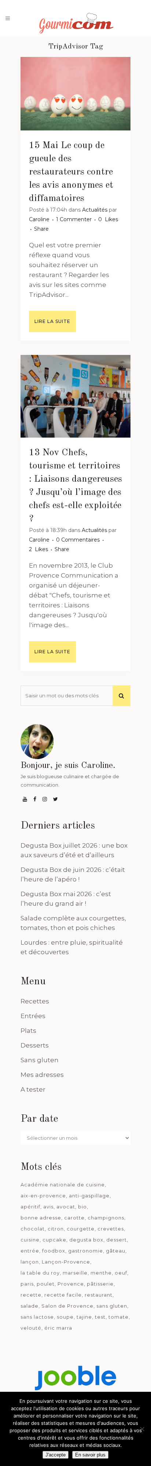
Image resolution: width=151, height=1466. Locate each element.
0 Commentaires (78, 539)
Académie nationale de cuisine (63, 1184)
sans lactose (37, 1317)
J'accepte (55, 1455)
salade (29, 1306)
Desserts (35, 1045)
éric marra (58, 1328)
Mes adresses (42, 1074)
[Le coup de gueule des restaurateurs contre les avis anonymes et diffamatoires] (75, 93)
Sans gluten (40, 1060)
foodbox (53, 1251)
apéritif (30, 1207)
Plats (28, 1030)
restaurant (99, 1295)
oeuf (121, 1273)
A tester (33, 1089)
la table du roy (40, 1273)
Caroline (39, 219)
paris (27, 1284)
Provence (71, 1284)
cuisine (30, 1240)
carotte (74, 1218)
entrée (30, 1251)
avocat (65, 1207)
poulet (46, 1284)
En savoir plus (90, 1455)
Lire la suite (52, 321)
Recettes (35, 1001)
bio (82, 1207)
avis (48, 1207)
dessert (116, 1240)
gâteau (115, 1251)
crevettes (110, 1229)
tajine (84, 1317)
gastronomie (85, 1251)
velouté (31, 1328)
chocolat (33, 1229)
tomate (118, 1317)
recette (31, 1295)
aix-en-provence (43, 1196)
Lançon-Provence (66, 1262)
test (100, 1317)
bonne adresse (41, 1218)
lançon (30, 1262)
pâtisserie (100, 1284)
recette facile (63, 1295)
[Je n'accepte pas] (142, 1429)
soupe (65, 1317)
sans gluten (111, 1306)
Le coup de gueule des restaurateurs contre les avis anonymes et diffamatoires (71, 172)
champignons (106, 1218)
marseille (75, 1273)
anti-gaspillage (89, 1196)
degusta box (86, 1240)
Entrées (33, 1016)
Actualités (94, 209)
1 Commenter (74, 219)
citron (56, 1229)
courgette (81, 1229)
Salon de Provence (67, 1306)
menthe (101, 1273)
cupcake (54, 1240)
